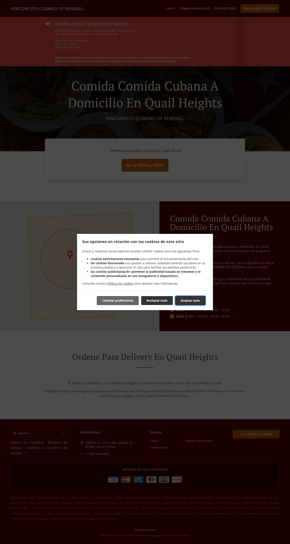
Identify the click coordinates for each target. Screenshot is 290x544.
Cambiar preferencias (117, 300)
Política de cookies (120, 283)
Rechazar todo (157, 300)
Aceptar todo (190, 300)
